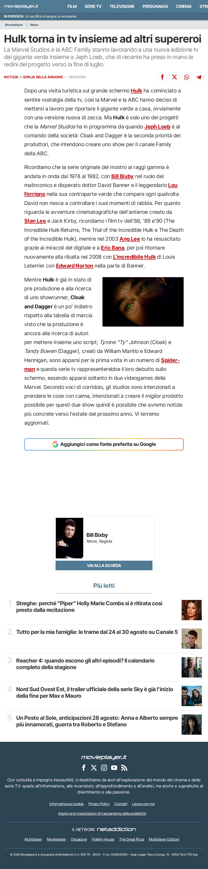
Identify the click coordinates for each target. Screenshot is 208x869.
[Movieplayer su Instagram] (104, 767)
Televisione (122, 6)
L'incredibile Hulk (134, 257)
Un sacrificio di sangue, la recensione (50, 16)
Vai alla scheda (104, 565)
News (34, 25)
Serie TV (93, 6)
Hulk (136, 90)
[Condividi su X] (174, 77)
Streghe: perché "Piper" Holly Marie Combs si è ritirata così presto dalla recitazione (89, 606)
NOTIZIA (11, 77)
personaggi (155, 6)
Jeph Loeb (157, 126)
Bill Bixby (122, 176)
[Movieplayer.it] (21, 6)
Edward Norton (74, 265)
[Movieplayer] (104, 757)
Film (72, 6)
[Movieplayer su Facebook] (84, 767)
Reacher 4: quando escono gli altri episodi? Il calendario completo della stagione (85, 663)
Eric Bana (112, 247)
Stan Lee (35, 221)
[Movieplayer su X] (94, 767)
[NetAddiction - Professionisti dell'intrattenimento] (116, 829)
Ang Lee (129, 239)
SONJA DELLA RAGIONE (43, 77)
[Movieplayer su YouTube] (114, 767)
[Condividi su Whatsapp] (187, 77)
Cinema (184, 6)
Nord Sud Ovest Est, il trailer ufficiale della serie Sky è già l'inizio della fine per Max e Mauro (94, 692)
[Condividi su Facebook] (162, 77)
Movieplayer (14, 25)
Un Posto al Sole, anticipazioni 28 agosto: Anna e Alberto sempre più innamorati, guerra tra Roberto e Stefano (97, 721)
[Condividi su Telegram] (199, 77)
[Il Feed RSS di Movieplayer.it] (124, 767)
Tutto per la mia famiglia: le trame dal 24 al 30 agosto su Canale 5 (97, 632)
